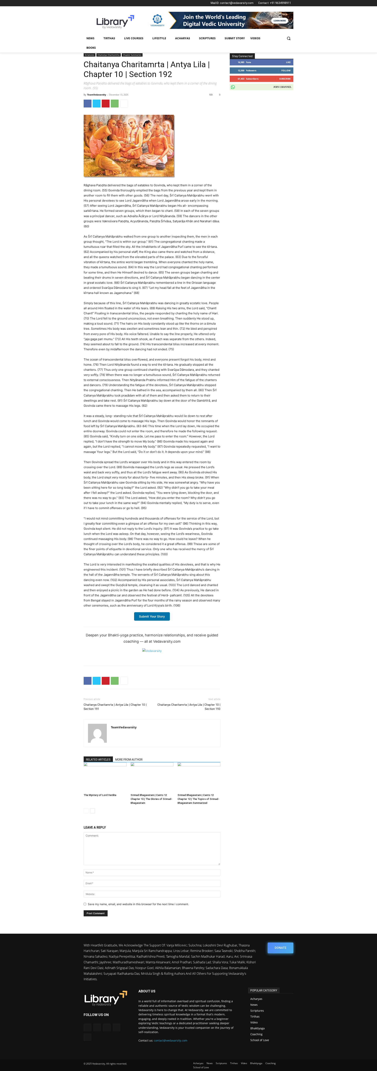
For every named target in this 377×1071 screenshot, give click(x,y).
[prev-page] (86, 810)
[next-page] (92, 810)
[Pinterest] (106, 103)
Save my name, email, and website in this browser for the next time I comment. (138, 904)
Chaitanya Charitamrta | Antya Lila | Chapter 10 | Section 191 (115, 707)
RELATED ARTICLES (98, 759)
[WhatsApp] (105, 3)
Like (288, 62)
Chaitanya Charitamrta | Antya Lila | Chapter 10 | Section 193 (188, 707)
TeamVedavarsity (96, 94)
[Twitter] (98, 3)
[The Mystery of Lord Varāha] (105, 777)
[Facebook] (86, 3)
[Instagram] (92, 3)
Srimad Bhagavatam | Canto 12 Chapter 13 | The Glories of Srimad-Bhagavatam (151, 799)
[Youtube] (111, 3)
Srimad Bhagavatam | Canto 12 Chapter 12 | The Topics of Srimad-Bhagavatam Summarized (198, 799)
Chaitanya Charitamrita (109, 54)
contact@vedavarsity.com (170, 1040)
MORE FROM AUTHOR (129, 759)
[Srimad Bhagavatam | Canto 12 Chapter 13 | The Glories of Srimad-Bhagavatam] (152, 777)
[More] (124, 103)
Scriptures (89, 54)
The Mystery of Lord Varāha (100, 795)
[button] (288, 38)
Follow (286, 70)
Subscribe (285, 78)
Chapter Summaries (132, 54)
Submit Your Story (152, 616)
